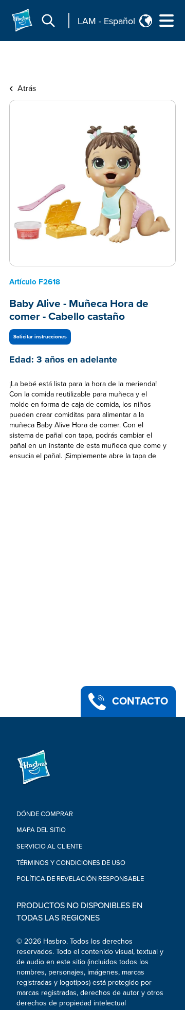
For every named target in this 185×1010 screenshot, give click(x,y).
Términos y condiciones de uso (70, 863)
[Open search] (48, 20)
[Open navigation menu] (166, 20)
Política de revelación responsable (80, 879)
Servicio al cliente (49, 846)
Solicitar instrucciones (40, 337)
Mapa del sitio (41, 830)
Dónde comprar (44, 814)
